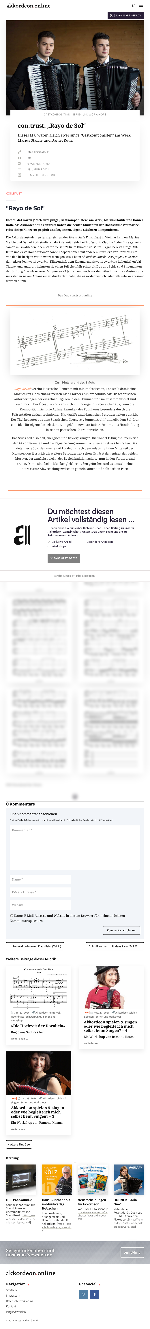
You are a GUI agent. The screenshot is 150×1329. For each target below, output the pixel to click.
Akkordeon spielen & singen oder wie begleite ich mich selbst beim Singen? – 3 (37, 1112)
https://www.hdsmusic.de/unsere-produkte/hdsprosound (20, 1219)
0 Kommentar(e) (38, 164)
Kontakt (11, 1306)
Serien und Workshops (89, 114)
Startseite (12, 1290)
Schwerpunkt (33, 1016)
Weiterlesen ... (19, 1038)
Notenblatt (17, 1016)
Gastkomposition (57, 114)
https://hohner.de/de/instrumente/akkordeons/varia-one (128, 1223)
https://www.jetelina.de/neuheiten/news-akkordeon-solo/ (93, 1213)
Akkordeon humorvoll (48, 1012)
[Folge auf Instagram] (83, 1294)
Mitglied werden (16, 1312)
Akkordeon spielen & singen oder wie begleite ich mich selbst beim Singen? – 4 (110, 1026)
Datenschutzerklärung (19, 1301)
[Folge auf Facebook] (94, 1294)
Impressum (13, 1296)
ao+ (30, 158)
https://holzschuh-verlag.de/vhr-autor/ (56, 1227)
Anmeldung (132, 1252)
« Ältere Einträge (19, 1144)
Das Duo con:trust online (75, 295)
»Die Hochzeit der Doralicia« (38, 1025)
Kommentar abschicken (121, 930)
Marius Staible (38, 152)
